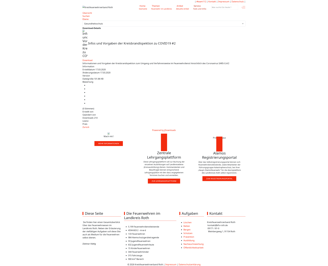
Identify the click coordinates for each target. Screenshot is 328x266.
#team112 (201, 1)
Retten (186, 226)
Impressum (223, 1)
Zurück (86, 127)
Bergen (187, 229)
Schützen (187, 233)
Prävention (188, 236)
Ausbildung (188, 240)
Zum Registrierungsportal (219, 178)
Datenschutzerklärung (190, 264)
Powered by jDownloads (164, 130)
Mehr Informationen (108, 143)
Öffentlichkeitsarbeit (193, 247)
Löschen (187, 222)
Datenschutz (238, 1)
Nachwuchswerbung (193, 244)
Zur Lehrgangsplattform (164, 181)
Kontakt (212, 1)
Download (88, 60)
